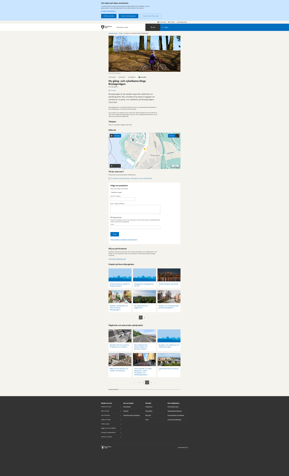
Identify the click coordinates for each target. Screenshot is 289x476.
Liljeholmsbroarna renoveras (168, 369)
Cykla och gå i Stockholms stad (117, 259)
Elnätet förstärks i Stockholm (168, 284)
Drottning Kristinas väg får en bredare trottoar (120, 285)
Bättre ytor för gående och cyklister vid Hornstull (119, 370)
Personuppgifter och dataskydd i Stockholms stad (123, 239)
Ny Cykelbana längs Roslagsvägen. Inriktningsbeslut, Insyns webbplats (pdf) (131, 178)
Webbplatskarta (183, 22)
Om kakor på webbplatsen (108, 11)
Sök (154, 27)
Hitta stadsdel (127, 406)
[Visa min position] (111, 166)
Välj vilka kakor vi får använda (151, 16)
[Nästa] (148, 317)
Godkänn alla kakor (109, 16)
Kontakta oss (148, 406)
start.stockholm (182, 447)
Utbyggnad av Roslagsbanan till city (144, 285)
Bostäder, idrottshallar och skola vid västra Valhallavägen (119, 308)
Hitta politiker (148, 411)
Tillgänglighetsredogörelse (175, 411)
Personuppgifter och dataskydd (176, 415)
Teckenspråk (162, 22)
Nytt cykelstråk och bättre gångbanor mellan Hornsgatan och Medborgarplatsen (143, 372)
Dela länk (113, 90)
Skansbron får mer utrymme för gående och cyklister (119, 346)
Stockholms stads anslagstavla (131, 415)
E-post (112, 224)
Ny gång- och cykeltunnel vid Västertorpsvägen (169, 346)
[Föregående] (134, 382)
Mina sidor (148, 415)
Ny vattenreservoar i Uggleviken (141, 307)
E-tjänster (125, 411)
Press (146, 419)
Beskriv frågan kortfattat (117, 203)
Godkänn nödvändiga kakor (128, 16)
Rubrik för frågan (115, 196)
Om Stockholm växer (173, 406)
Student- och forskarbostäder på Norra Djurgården (169, 307)
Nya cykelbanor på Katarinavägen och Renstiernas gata (141, 347)
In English (172, 22)
